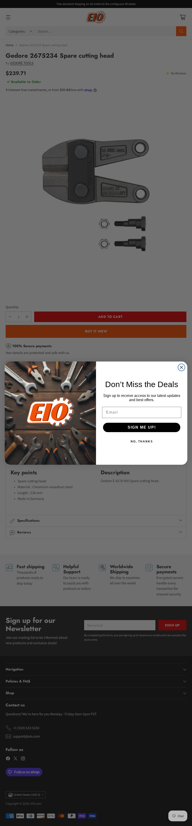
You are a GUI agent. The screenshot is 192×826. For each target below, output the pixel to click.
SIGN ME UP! (142, 427)
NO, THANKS (142, 441)
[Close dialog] (181, 367)
